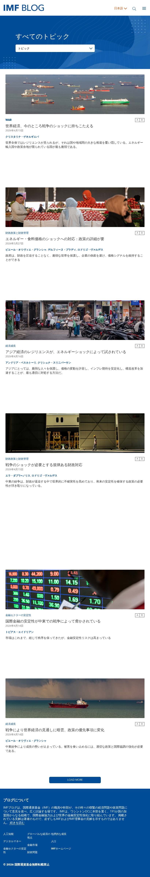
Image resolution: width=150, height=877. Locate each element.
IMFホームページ (61, 849)
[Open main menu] (144, 8)
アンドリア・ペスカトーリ (20, 363)
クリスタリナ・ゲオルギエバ (22, 137)
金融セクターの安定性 (14, 850)
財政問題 (32, 852)
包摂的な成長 (58, 834)
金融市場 (32, 845)
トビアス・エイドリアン (19, 632)
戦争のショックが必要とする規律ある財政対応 (43, 465)
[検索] (134, 8)
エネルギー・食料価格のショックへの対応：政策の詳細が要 (54, 239)
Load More (75, 780)
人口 (53, 841)
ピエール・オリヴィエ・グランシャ (25, 250)
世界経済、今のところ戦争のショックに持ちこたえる (49, 126)
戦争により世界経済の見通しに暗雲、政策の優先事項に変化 (54, 730)
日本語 (118, 8)
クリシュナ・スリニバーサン (54, 363)
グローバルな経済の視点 (38, 836)
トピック (24, 48)
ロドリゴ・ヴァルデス (90, 250)
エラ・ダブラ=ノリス (17, 476)
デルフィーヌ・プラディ (62, 250)
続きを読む (17, 822)
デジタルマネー (12, 841)
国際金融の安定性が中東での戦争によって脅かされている (53, 621)
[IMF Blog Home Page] (24, 7)
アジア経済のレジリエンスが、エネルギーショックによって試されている (65, 352)
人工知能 (8, 834)
